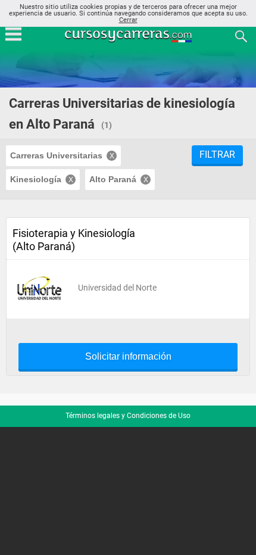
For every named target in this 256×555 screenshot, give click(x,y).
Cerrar (128, 20)
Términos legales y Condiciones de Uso (128, 415)
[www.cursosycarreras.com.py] (129, 35)
